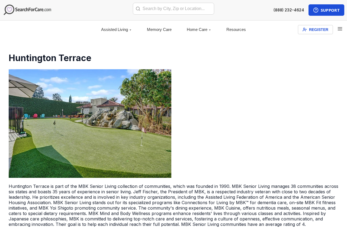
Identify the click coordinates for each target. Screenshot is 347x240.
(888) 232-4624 (289, 10)
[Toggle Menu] (340, 29)
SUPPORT (330, 10)
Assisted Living (114, 29)
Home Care (197, 29)
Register (318, 29)
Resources (236, 29)
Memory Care (159, 29)
